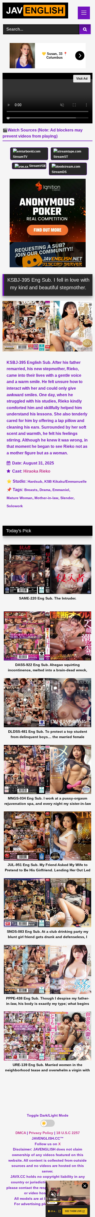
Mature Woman (19, 498)
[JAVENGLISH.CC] (39, 11)
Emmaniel (60, 490)
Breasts (30, 490)
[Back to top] (79, 1202)
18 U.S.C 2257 (68, 1133)
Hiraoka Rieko (36, 471)
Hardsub (35, 481)
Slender (66, 498)
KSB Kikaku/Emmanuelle (65, 481)
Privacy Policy (41, 1133)
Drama (45, 490)
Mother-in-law (46, 498)
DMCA (20, 1133)
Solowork (15, 506)
